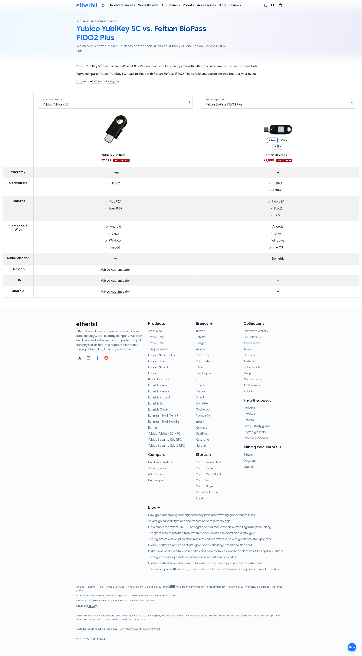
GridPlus (202, 434)
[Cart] (280, 5)
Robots (188, 5)
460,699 (93, 605)
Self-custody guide (257, 426)
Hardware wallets (122, 5)
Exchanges (155, 480)
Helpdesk (250, 408)
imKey (200, 422)
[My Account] (265, 5)
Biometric (278, 259)
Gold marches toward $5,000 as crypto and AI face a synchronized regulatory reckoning (209, 527)
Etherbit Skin (156, 403)
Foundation (204, 415)
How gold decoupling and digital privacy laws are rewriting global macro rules (201, 515)
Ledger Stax (156, 373)
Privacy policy (135, 586)
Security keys (148, 5)
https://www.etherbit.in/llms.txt (142, 629)
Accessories (206, 5)
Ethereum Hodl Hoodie (163, 422)
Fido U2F (115, 201)
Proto (200, 379)
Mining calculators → (263, 447)
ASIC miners (171, 5)
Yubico (200, 349)
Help (101, 586)
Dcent (200, 397)
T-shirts (249, 361)
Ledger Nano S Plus (161, 355)
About (80, 586)
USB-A (278, 183)
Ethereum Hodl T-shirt (163, 415)
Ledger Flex (156, 361)
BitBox (200, 367)
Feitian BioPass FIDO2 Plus (127, 66)
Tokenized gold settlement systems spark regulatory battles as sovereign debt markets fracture (214, 569)
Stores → (204, 454)
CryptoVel (202, 480)
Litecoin (249, 467)
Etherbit (201, 385)
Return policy (236, 586)
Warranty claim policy (258, 586)
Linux (115, 233)
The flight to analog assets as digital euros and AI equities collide (192, 557)
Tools (247, 349)
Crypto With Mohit (208, 474)
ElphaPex (202, 403)
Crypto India (204, 468)
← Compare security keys (96, 21)
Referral (249, 420)
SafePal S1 (155, 331)
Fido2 (278, 208)
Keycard (201, 428)
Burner (152, 428)
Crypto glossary (255, 432)
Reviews (235, 5)
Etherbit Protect (159, 397)
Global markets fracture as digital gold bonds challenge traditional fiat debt (200, 545)
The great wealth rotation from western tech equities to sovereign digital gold (201, 533)
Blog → (154, 507)
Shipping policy (216, 586)
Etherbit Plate (157, 385)
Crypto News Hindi (209, 462)
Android (115, 227)
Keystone (202, 440)
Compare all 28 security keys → (97, 81)
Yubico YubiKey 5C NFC (164, 434)
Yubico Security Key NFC (165, 440)
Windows (115, 240)
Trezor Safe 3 (157, 337)
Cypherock (203, 409)
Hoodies (249, 355)
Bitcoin (248, 455)
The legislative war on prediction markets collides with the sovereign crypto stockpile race (210, 539)
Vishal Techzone (207, 492)
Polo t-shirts (252, 367)
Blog (222, 5)
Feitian (200, 391)
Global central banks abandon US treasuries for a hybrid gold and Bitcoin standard (205, 563)
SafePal (201, 337)
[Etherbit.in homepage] (86, 5)
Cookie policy (153, 586)
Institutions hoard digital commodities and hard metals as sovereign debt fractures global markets (215, 551)
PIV (278, 215)
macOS (115, 247)
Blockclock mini (158, 379)
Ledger (201, 343)
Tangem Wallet (158, 349)
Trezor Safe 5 (157, 343)
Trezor (200, 331)
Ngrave (201, 446)
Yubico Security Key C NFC (166, 446)
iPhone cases (253, 379)
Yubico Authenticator (115, 270)
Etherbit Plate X (158, 391)
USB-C (115, 183)
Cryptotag (203, 355)
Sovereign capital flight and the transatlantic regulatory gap (189, 521)
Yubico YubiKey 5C (89, 66)
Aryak (200, 498)
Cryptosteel (204, 361)
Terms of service (115, 586)
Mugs (247, 373)
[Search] (273, 5)
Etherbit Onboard (256, 438)
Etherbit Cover (158, 409)
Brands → (204, 323)
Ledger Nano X (158, 367)
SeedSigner (203, 373)
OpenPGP (115, 208)
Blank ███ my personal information (184, 586)
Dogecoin (250, 461)
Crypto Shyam (205, 486)
